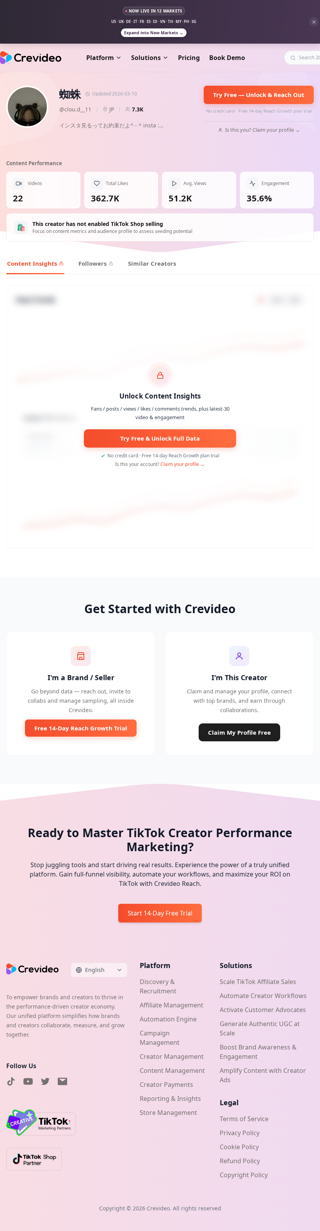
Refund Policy (240, 1161)
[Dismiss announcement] (313, 21)
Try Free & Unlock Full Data (160, 438)
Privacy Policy (240, 1133)
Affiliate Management (171, 1005)
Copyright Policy (244, 1175)
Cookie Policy (239, 1147)
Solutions (146, 57)
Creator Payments (166, 1084)
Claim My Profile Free (239, 732)
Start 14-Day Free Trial (160, 913)
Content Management (172, 1070)
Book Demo (227, 57)
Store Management (168, 1112)
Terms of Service (244, 1119)
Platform (100, 57)
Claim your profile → (182, 464)
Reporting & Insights (170, 1098)
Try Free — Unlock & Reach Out (258, 95)
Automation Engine (168, 1019)
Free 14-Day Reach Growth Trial (80, 728)
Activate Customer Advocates (263, 1009)
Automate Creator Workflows (263, 995)
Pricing (189, 57)
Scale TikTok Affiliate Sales (258, 981)
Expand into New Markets (153, 32)
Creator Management (172, 1056)
